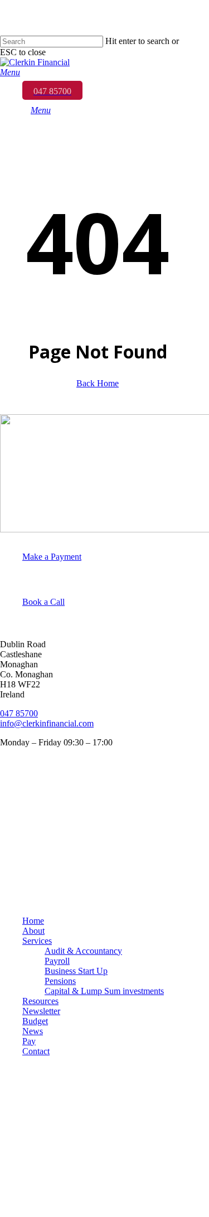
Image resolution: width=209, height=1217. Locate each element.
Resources (40, 1001)
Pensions (60, 981)
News (32, 1031)
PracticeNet (23, 858)
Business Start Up (76, 971)
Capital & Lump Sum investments (104, 991)
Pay (29, 1041)
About (33, 930)
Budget (35, 1021)
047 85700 (19, 713)
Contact (36, 1051)
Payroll (57, 961)
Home (33, 920)
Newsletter (41, 1011)
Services (37, 941)
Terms (12, 820)
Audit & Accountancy (83, 951)
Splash (13, 896)
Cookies (16, 839)
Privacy (15, 801)
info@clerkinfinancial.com (47, 723)
